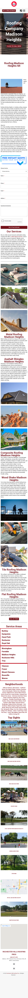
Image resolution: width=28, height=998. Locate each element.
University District (20, 702)
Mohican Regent (12, 705)
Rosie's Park (14, 806)
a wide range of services (17, 236)
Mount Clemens (8, 672)
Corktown (18, 689)
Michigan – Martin (12, 710)
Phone (2, 183)
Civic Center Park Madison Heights (14, 828)
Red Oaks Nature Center (14, 761)
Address (3, 198)
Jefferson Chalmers (7, 687)
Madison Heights (9, 655)
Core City (16, 709)
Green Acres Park (14, 851)
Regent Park (19, 705)
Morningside (9, 691)
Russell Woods (17, 699)
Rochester (6, 640)
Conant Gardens (15, 694)
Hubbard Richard (12, 704)
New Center (21, 697)
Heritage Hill (16, 714)
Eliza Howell (15, 707)
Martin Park (9, 707)
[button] (14, 964)
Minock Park (4, 696)
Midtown (20, 701)
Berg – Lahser (7, 712)
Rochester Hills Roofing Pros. (13, 973)
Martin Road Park (14, 920)
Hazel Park (6, 637)
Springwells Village (8, 709)
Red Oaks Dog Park (14, 783)
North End (20, 696)
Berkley (5, 631)
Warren (5, 678)
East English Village (10, 689)
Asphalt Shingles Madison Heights (14, 360)
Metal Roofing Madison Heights (14, 335)
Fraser (4, 669)
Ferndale (5, 651)
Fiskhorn (21, 709)
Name (2, 175)
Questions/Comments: (6, 205)
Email (2, 190)
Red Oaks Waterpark (14, 738)
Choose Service (4, 168)
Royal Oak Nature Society (14, 897)
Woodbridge (5, 704)
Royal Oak (6, 643)
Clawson (5, 666)
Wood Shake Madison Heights (14, 479)
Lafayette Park (23, 694)
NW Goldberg (15, 712)
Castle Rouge (20, 710)
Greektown (4, 705)
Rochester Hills (8, 658)
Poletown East (16, 691)
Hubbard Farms (10, 692)
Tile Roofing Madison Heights (14, 571)
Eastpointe (6, 634)
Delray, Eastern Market (12, 701)
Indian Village (11, 702)
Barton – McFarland (12, 696)
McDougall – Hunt (21, 704)
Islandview (9, 697)
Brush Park (8, 694)
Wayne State (22, 712)
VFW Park (14, 873)
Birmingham (7, 648)
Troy (3, 661)
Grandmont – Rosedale (8, 699)
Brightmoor (15, 697)
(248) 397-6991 (14, 957)
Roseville (5, 675)
